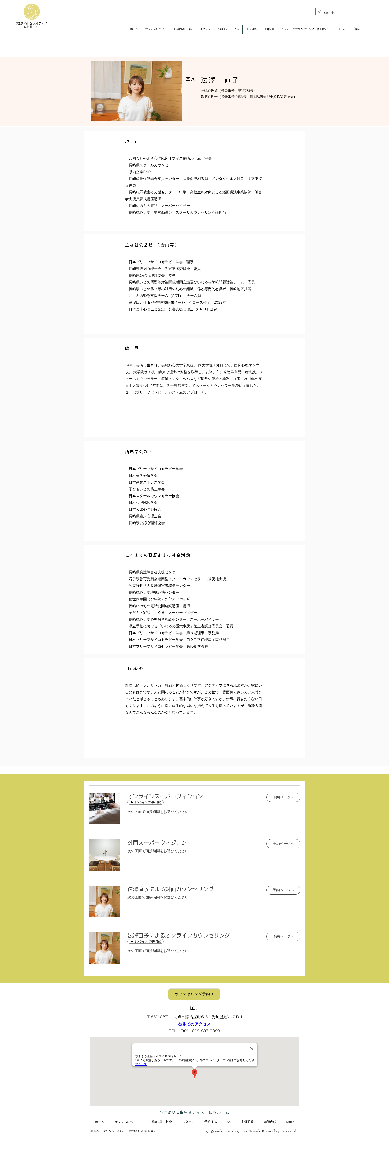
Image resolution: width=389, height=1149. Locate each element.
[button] (283, 797)
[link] (193, 796)
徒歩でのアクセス (194, 1024)
